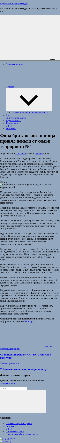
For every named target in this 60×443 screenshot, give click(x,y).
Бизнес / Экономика (16, 118)
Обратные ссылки (15, 431)
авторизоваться (7, 383)
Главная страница (14, 64)
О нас (9, 126)
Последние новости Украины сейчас (30, 112)
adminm (39, 153)
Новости (10, 86)
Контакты (11, 128)
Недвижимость (13, 120)
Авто (8, 115)
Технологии (12, 123)
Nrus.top (28, 321)
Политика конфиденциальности (22, 434)
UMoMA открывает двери (19, 423)
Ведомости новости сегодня (14, 3)
